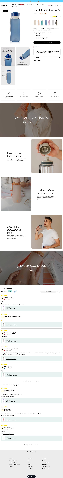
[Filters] (57, 292)
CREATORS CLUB (30, 468)
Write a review (48, 291)
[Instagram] (33, 451)
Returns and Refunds (13, 462)
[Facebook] (27, 451)
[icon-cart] (60, 6)
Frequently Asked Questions (14, 464)
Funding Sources (45, 468)
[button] (53, 16)
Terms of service (45, 462)
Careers (28, 462)
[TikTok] (35, 451)
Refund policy (45, 464)
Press (28, 460)
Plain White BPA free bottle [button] (11, 438)
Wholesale (29, 464)
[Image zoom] (15, 28)
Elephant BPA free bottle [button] (10, 308)
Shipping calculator (12, 460)
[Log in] (57, 5)
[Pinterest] (30, 451)
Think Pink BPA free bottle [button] (11, 420)
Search (43, 460)
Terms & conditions (46, 466)
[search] (55, 6)
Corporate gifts (30, 466)
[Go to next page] (39, 381)
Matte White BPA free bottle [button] (11, 325)
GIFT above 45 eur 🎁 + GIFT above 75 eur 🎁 (31, 1)
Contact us (11, 466)
